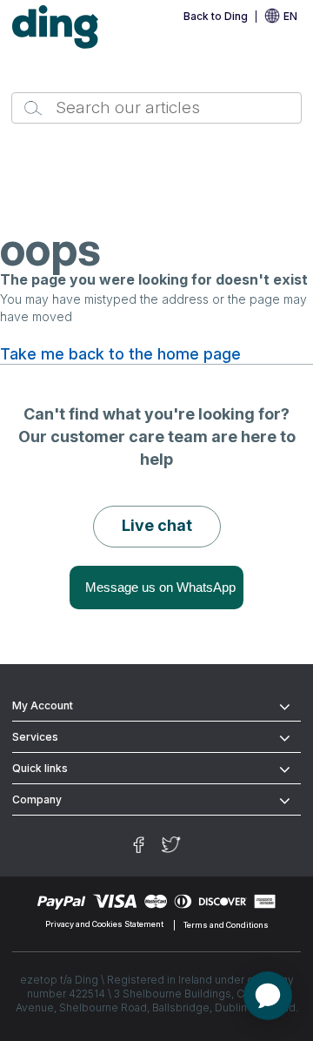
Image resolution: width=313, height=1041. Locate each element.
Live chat (157, 525)
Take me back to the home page (120, 354)
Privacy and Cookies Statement (104, 925)
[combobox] (157, 108)
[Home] (55, 27)
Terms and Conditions (226, 925)
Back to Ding (215, 16)
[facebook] (138, 844)
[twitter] (171, 844)
